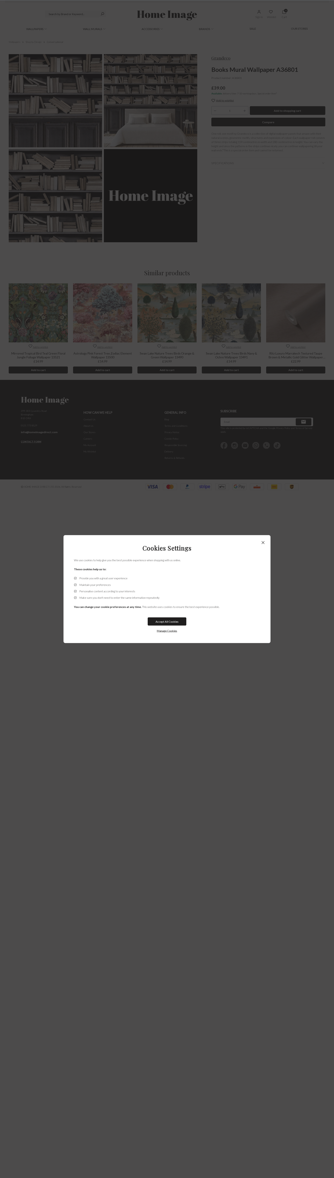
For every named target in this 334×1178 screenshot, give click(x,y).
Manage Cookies (167, 630)
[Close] (263, 542)
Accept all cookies (167, 621)
